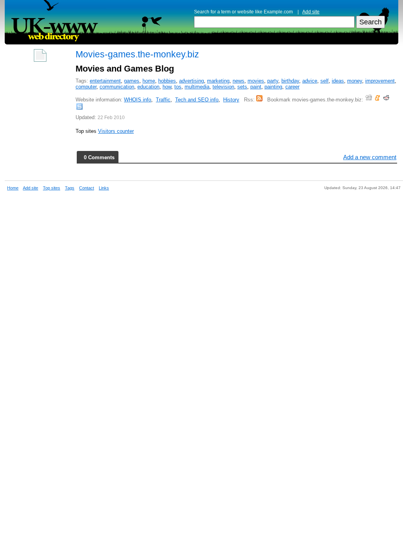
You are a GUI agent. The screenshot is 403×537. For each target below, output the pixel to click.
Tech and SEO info (196, 100)
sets (242, 87)
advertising (191, 81)
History (231, 100)
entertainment (105, 81)
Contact (86, 188)
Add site (311, 11)
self (324, 81)
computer (86, 87)
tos (177, 87)
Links (104, 188)
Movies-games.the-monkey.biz (137, 54)
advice (309, 81)
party (272, 81)
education (148, 87)
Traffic (163, 100)
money (354, 81)
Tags (69, 188)
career (292, 87)
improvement (380, 81)
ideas (338, 81)
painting (273, 87)
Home (12, 188)
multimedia (197, 87)
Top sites (51, 188)
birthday (290, 81)
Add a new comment (369, 157)
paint (255, 87)
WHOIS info (137, 100)
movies (256, 81)
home (148, 81)
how (167, 87)
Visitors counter (116, 131)
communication (117, 87)
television (223, 87)
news (238, 81)
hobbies (167, 81)
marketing (218, 81)
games (131, 81)
